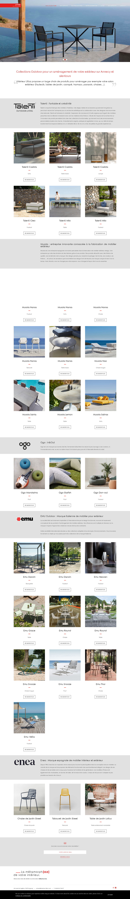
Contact (123, 5)
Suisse (102, 5)
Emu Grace (29, 630)
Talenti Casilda (29, 167)
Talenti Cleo (29, 220)
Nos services (64, 5)
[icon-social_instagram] (115, 888)
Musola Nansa (29, 307)
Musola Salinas (100, 414)
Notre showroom (91, 5)
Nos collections (51, 5)
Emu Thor (100, 684)
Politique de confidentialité (23, 896)
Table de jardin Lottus (101, 818)
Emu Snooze (29, 684)
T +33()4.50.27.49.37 (59, 888)
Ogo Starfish (65, 492)
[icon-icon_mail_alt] (65, 843)
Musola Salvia (29, 414)
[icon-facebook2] (114, 888)
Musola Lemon (65, 414)
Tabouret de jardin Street (65, 818)
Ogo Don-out (101, 492)
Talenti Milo (65, 220)
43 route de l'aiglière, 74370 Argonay (23, 888)
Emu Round (65, 630)
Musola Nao (100, 361)
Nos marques (112, 5)
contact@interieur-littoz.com (43, 888)
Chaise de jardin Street (29, 818)
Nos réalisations (76, 5)
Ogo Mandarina (29, 492)
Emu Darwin (29, 577)
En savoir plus (29, 179)
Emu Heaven (100, 577)
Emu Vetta (29, 737)
